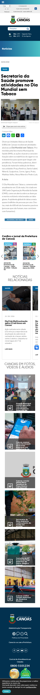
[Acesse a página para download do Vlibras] (36, 8)
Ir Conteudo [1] (23, 6)
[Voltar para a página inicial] (20, 24)
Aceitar (6, 691)
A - (5, 9)
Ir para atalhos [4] (27, 11)
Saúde (5, 69)
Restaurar (6, 11)
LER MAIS (8, 349)
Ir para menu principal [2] (22, 8)
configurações (31, 687)
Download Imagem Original (9, 122)
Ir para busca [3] (17, 11)
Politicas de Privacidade (20, 638)
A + (8, 9)
